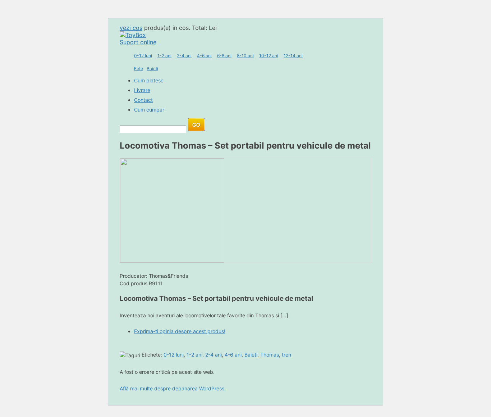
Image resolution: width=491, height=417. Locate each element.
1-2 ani (164, 55)
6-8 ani (224, 55)
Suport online (138, 42)
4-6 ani (204, 55)
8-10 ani (245, 55)
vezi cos (131, 27)
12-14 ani (293, 55)
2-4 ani (184, 55)
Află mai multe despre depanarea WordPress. (173, 388)
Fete (138, 68)
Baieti (152, 68)
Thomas (269, 355)
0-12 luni (143, 55)
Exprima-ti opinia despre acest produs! (179, 331)
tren (286, 355)
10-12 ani (268, 55)
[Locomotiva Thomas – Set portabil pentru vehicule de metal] (172, 260)
